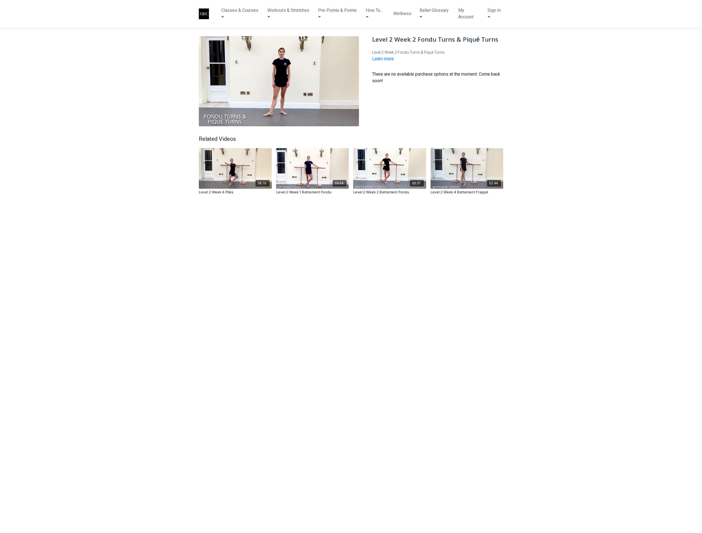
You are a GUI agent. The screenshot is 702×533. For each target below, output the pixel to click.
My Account (466, 13)
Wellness (402, 13)
